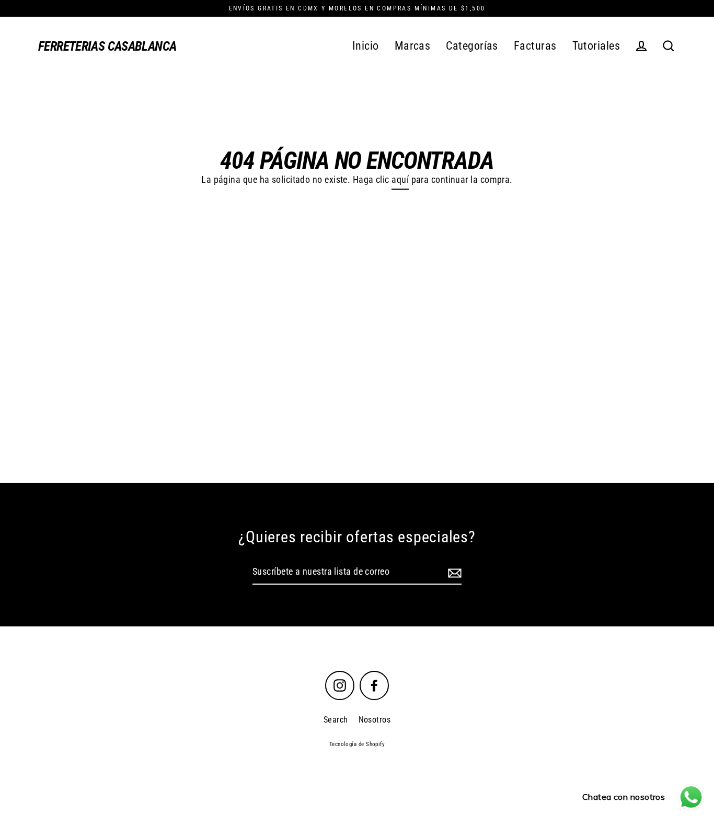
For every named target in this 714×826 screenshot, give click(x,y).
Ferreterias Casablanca (107, 46)
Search (336, 720)
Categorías (472, 45)
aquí (400, 179)
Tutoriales (596, 45)
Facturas (535, 45)
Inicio (365, 45)
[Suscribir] (453, 572)
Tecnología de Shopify (357, 744)
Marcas (413, 45)
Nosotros (375, 720)
